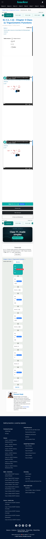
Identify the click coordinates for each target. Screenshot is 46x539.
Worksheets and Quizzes (30, 434)
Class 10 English (29, 450)
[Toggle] (2, 2)
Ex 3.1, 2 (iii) (17, 326)
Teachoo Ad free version (30, 432)
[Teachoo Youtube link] (26, 525)
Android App (7, 431)
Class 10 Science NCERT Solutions (12, 519)
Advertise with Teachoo (23, 531)
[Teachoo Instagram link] (20, 525)
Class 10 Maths (28, 445)
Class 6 (37, 6)
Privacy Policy (29, 530)
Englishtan (27, 487)
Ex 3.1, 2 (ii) (17, 318)
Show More (17, 254)
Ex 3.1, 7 (16, 381)
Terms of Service (21, 530)
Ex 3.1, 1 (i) (18, 269)
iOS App (7, 433)
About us (8, 530)
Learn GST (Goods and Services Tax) (33, 481)
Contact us (13, 530)
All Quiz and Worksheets (17, 217)
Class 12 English (29, 457)
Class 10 (15, 6)
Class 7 (31, 6)
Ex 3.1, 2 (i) (17, 309)
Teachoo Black (26, 406)
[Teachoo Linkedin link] (30, 525)
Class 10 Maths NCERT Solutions (12, 491)
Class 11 (9, 6)
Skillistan (27, 436)
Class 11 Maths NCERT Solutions (12, 493)
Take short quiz (17, 212)
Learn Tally (27, 478)
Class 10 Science (29, 448)
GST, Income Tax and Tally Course (32, 429)
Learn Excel (27, 476)
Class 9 (21, 6)
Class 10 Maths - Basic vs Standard (32, 490)
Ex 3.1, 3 (16, 346)
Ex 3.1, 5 (16, 363)
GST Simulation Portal (30, 439)
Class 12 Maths (28, 455)
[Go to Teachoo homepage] (22, 2)
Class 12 (3, 6)
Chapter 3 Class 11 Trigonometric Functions (10, 10)
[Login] (42, 2)
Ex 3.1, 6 (17, 372)
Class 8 (26, 6)
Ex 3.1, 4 (17, 355)
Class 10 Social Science (30, 453)
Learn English (28, 474)
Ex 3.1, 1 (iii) (17, 290)
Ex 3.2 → (18, 387)
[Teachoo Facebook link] (16, 525)
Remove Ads (17, 208)
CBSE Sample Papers (30, 492)
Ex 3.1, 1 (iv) (17, 300)
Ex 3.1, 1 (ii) (17, 281)
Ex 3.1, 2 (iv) (17, 336)
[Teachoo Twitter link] (23, 525)
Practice (42, 6)
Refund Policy (36, 530)
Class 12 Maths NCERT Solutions (12, 495)
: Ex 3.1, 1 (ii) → (18, 204)
